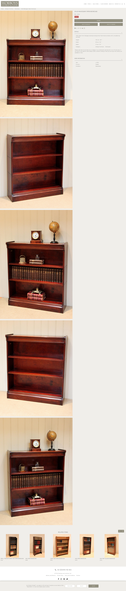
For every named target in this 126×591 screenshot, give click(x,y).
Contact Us (118, 3)
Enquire (98, 20)
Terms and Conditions (70, 575)
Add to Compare (111, 24)
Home (2, 8)
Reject (81, 586)
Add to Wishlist (86, 24)
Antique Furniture (9, 8)
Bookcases (17, 8)
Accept (93, 586)
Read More (69, 586)
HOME (85, 3)
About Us (111, 3)
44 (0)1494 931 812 (64, 570)
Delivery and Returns (51, 575)
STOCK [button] (89, 3)
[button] (124, 4)
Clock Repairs (104, 3)
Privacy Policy (60, 575)
